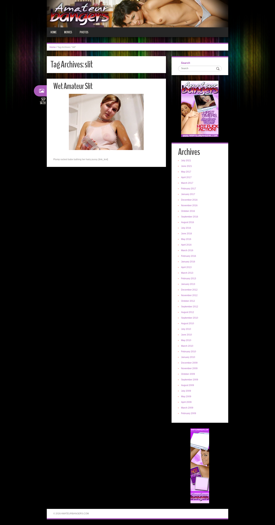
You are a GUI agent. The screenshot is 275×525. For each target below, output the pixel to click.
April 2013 (186, 267)
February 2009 (188, 413)
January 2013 (188, 284)
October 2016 (188, 211)
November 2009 (189, 368)
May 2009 (186, 396)
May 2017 (186, 171)
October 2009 (188, 374)
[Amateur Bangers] (137, 13)
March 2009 (187, 407)
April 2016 (186, 244)
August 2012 (187, 312)
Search (185, 62)
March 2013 (187, 273)
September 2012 (189, 306)
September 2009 (189, 379)
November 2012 (189, 295)
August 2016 (187, 222)
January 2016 (188, 261)
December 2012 (189, 289)
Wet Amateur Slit (72, 86)
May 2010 (186, 340)
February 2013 (188, 278)
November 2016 (189, 205)
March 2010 (187, 346)
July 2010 (186, 329)
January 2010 (188, 357)
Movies (68, 32)
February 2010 (188, 351)
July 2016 (186, 228)
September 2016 (189, 216)
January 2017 (188, 194)
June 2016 (186, 233)
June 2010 (186, 334)
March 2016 (187, 250)
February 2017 (188, 188)
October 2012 (188, 301)
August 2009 (187, 385)
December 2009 (189, 362)
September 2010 (189, 318)
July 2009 (186, 391)
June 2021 (186, 166)
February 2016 (188, 256)
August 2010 (187, 323)
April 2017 (186, 177)
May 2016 (186, 239)
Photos (84, 32)
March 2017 (187, 183)
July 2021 (186, 160)
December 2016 (189, 200)
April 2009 (186, 402)
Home (53, 32)
